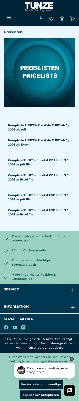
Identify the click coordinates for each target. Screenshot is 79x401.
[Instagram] (23, 326)
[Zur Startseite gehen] (39, 7)
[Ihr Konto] (62, 18)
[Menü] (9, 17)
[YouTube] (15, 326)
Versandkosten (16, 343)
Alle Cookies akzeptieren (40, 395)
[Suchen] (41, 17)
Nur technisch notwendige (41, 384)
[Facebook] (6, 326)
